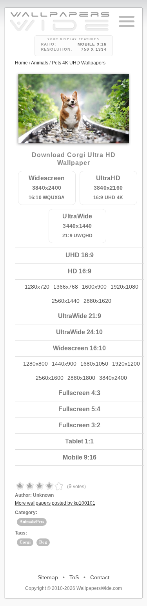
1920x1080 (124, 287)
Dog (43, 542)
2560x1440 (66, 301)
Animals (39, 63)
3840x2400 (113, 378)
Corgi (25, 542)
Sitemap (48, 577)
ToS (74, 577)
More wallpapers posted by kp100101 (55, 503)
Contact (99, 577)
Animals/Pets (32, 521)
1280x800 (35, 364)
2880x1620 (97, 301)
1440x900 (64, 364)
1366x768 (65, 287)
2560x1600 (50, 378)
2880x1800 (81, 378)
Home (21, 63)
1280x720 (37, 287)
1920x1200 (126, 364)
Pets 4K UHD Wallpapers (78, 63)
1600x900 (94, 287)
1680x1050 (94, 364)
